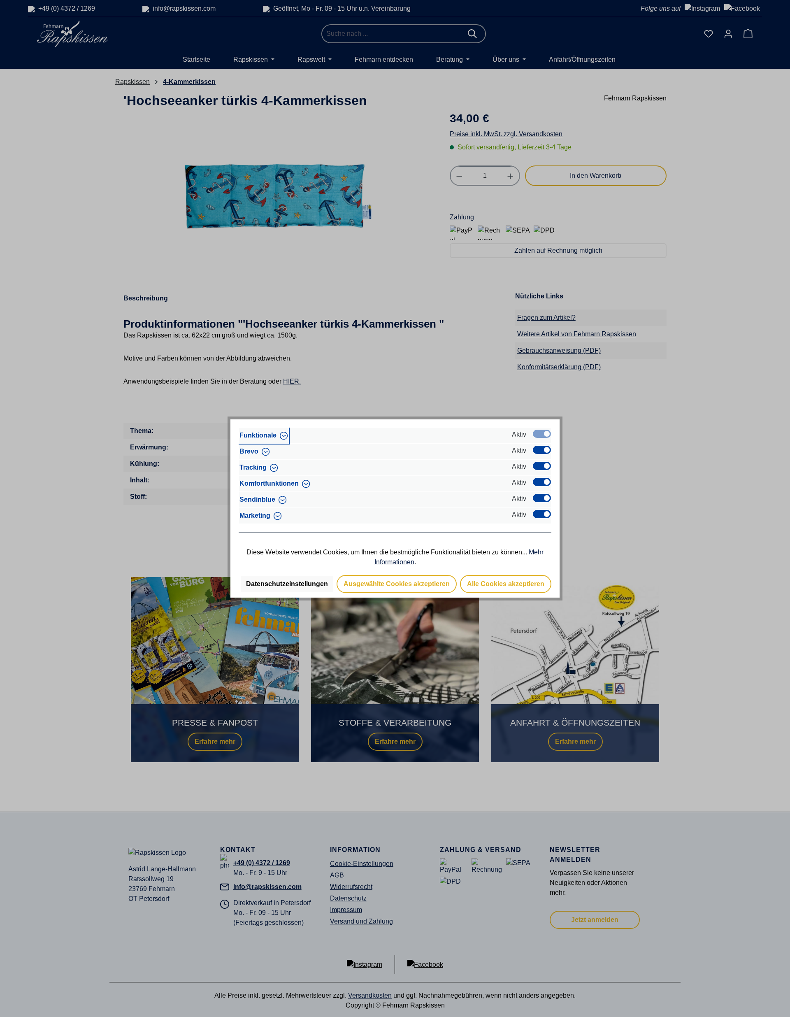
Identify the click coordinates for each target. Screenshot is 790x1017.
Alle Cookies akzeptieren (505, 583)
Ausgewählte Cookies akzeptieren (397, 583)
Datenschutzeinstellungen (287, 583)
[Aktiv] (542, 434)
